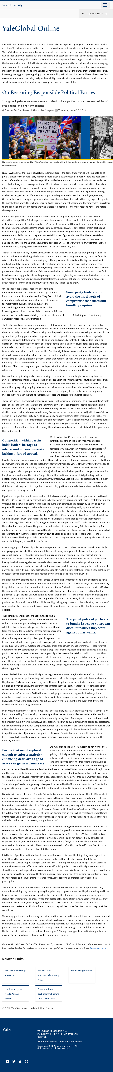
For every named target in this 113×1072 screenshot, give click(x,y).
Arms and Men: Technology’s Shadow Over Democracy (48, 994)
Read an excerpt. (98, 948)
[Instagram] (27, 1061)
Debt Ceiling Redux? (81, 970)
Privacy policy (62, 1048)
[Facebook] (8, 1061)
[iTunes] (21, 1061)
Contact (62, 1041)
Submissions (75, 1041)
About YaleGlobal (46, 1041)
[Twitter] (14, 1061)
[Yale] (6, 1029)
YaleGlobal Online (30, 28)
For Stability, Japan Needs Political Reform (14, 994)
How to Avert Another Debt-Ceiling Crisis (48, 975)
